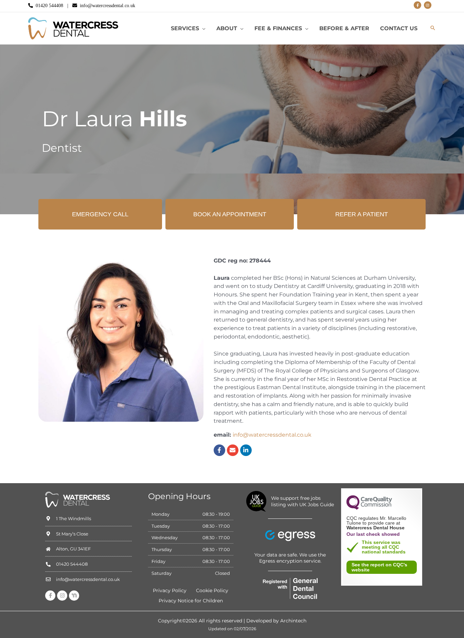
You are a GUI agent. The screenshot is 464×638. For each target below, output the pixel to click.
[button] (202, 28)
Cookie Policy (212, 590)
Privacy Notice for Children (191, 601)
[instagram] (428, 5)
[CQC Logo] (369, 508)
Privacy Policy (169, 590)
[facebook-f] (418, 5)
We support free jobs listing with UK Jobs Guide (302, 501)
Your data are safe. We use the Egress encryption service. (290, 558)
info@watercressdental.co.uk (107, 5)
